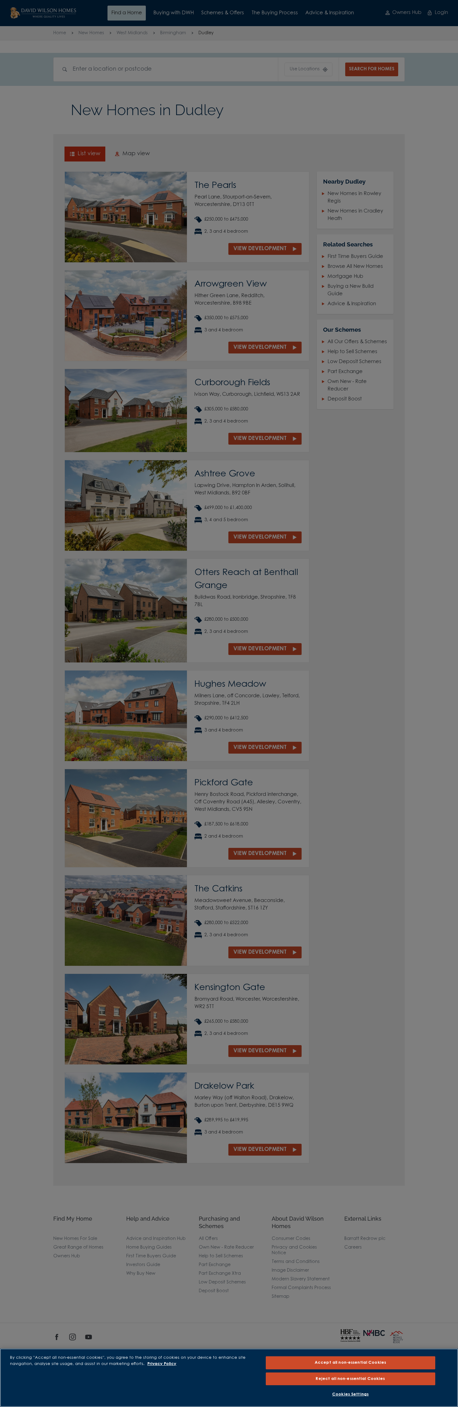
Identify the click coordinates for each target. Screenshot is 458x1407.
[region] (229, 1378)
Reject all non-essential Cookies (350, 1379)
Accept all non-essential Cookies (350, 1363)
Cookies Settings (350, 1394)
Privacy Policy (161, 1364)
